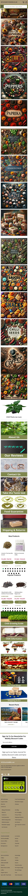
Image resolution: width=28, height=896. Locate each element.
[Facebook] (2, 774)
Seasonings (17, 855)
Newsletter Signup (19, 801)
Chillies (2, 857)
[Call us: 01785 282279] (23, 2)
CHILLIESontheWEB (5, 836)
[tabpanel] (7, 553)
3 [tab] (8, 568)
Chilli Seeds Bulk (4, 862)
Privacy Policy (18, 814)
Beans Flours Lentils (5, 867)
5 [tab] (12, 568)
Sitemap (17, 804)
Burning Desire (4, 846)
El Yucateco (3, 843)
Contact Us (3, 806)
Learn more (11, 724)
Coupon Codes (4, 801)
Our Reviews (4, 827)
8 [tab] (20, 568)
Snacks (16, 857)
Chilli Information (5, 822)
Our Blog (17, 810)
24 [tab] (16, 573)
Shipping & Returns (19, 817)
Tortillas (16, 860)
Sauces (16, 862)
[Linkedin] (8, 774)
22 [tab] (11, 573)
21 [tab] (9, 573)
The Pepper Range (19, 867)
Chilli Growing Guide (6, 819)
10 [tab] (24, 568)
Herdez (16, 838)
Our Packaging (18, 812)
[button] (14, 32)
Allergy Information (6, 810)
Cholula (16, 841)
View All (16, 846)
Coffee (2, 870)
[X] (5, 774)
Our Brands (17, 822)
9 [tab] (22, 568)
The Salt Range (18, 870)
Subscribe (14, 746)
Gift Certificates (4, 799)
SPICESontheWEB (5, 838)
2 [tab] (5, 568)
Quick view (5, 565)
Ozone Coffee (4, 841)
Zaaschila (17, 843)
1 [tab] (3, 568)
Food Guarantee (5, 817)
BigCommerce (10, 892)
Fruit (16, 872)
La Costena (17, 836)
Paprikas (3, 865)
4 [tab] (10, 568)
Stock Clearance (18, 875)
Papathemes (3, 893)
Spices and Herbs (5, 855)
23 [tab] (14, 573)
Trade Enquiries (18, 819)
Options (7, 562)
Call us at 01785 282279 (6, 769)
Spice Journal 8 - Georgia (11, 722)
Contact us (4, 814)
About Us (3, 804)
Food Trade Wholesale (20, 799)
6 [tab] (15, 568)
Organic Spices (4, 872)
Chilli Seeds (3, 860)
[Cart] (26, 2)
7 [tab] (17, 568)
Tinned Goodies (18, 865)
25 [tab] (18, 573)
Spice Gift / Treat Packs (6, 875)
